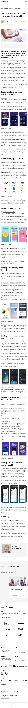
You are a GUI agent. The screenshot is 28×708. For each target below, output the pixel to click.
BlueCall (3, 167)
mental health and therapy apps (12, 520)
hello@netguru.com (4, 691)
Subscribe (5, 699)
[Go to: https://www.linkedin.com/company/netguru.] (19, 691)
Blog (2, 8)
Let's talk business (5, 617)
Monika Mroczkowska (10, 21)
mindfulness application (9, 211)
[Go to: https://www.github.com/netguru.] (17, 691)
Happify (3, 273)
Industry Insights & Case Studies (12, 8)
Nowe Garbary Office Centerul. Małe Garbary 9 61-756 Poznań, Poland (5, 688)
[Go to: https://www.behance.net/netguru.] (15, 691)
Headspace (4, 98)
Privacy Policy (5, 704)
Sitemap (23, 704)
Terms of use (15, 704)
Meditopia (3, 403)
